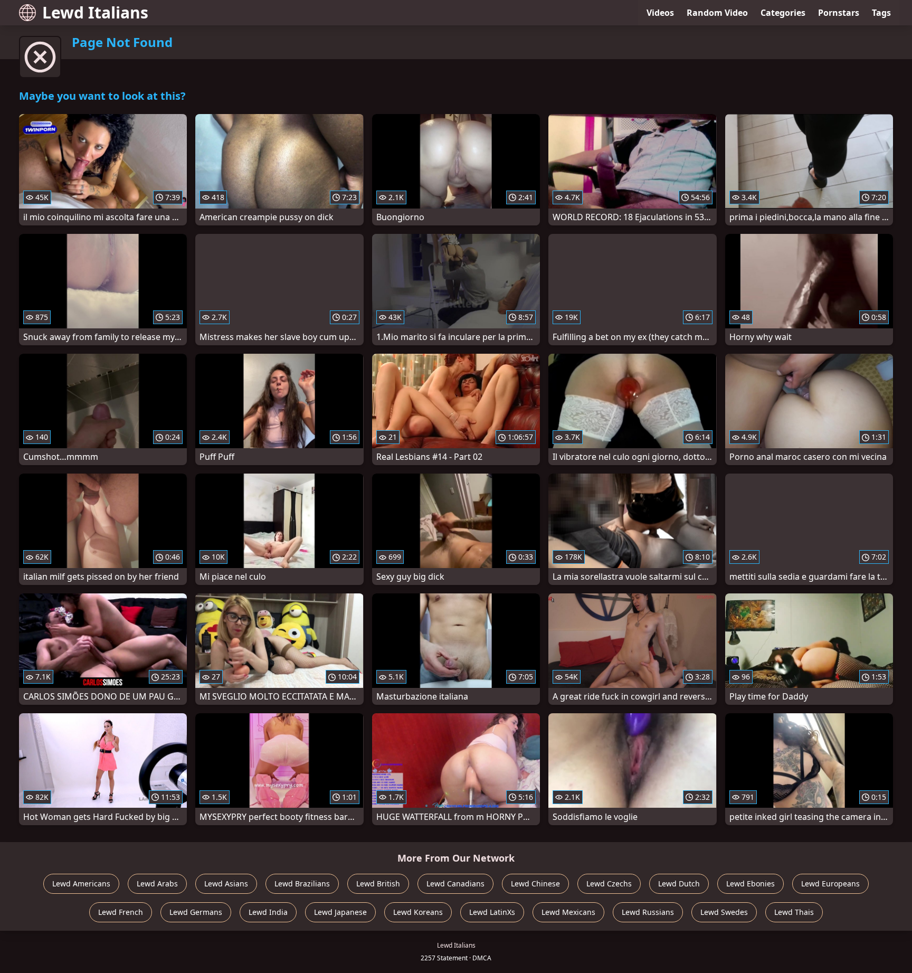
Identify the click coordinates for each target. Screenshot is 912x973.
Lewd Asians (226, 883)
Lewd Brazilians (302, 883)
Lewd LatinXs (492, 912)
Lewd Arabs (157, 883)
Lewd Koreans (418, 912)
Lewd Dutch (679, 883)
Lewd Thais (794, 912)
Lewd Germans (195, 912)
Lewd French (120, 912)
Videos (660, 12)
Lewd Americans (81, 883)
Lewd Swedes (724, 912)
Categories (783, 12)
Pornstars (838, 12)
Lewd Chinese (535, 883)
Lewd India (268, 912)
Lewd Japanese (340, 912)
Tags (881, 12)
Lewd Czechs (609, 883)
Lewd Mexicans (568, 912)
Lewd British (378, 883)
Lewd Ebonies (750, 883)
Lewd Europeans (830, 883)
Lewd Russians (648, 912)
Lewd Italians (95, 12)
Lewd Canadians (455, 883)
